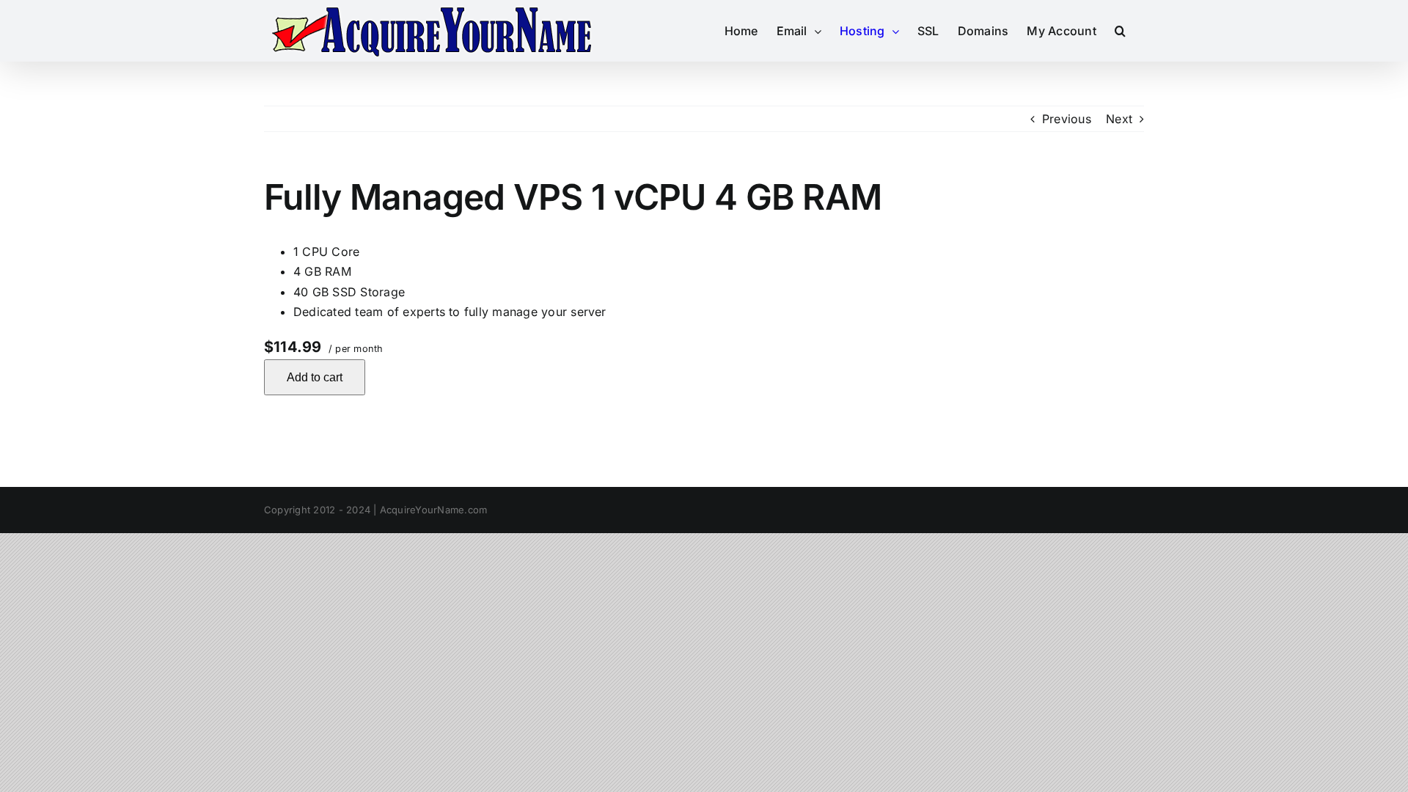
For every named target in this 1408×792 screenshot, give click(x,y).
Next (1119, 118)
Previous (1066, 118)
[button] (1120, 31)
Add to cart (314, 377)
